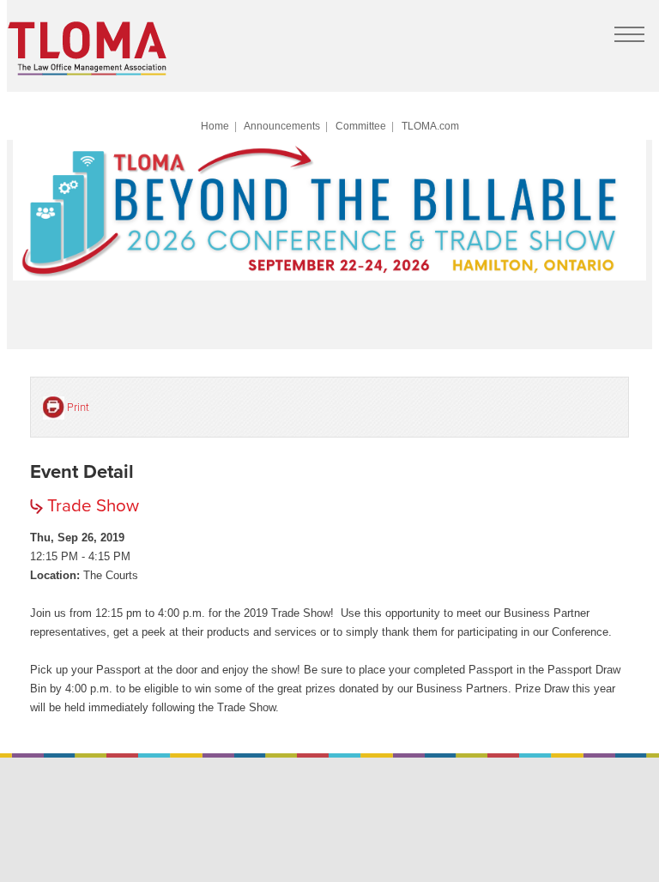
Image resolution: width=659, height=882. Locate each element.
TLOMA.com (430, 125)
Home (215, 125)
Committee (361, 125)
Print (78, 407)
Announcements (282, 125)
